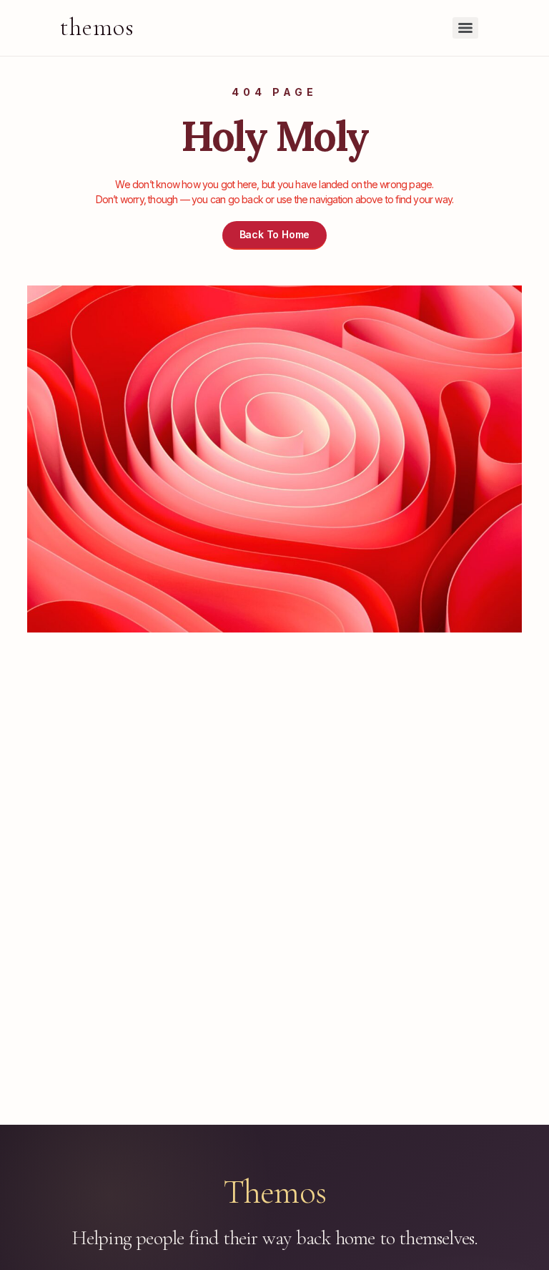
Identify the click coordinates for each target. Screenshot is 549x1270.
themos (97, 27)
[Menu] (465, 28)
